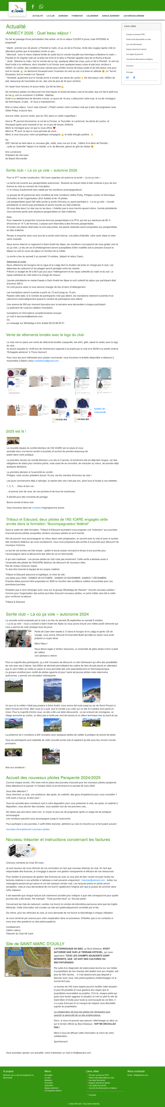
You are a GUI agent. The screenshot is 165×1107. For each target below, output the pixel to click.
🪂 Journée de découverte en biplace (101, 1088)
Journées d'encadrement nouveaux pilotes (28, 829)
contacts (36, 507)
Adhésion (63, 15)
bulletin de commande (100, 410)
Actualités (48, 1075)
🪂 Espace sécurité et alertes (98, 1082)
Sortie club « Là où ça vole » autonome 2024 (47, 614)
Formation (77, 15)
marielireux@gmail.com (46, 360)
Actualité (37, 15)
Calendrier (92, 15)
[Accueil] (17, 9)
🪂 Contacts (91, 1095)
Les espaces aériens (133, 15)
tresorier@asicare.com (93, 880)
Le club (51, 15)
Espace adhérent (111, 15)
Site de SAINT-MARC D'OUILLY (35, 943)
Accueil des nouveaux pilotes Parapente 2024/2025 (53, 777)
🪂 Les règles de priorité (96, 1085)
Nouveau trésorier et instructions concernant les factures (58, 839)
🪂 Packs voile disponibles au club (100, 1077)
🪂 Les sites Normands (95, 1080)
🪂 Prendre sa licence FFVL (97, 1075)
